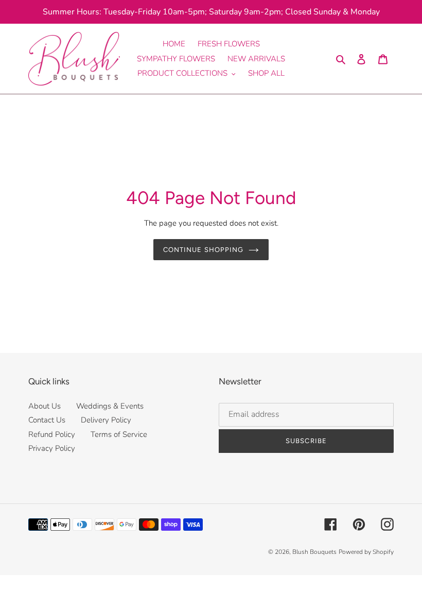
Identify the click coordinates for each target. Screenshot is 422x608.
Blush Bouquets (314, 552)
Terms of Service (119, 434)
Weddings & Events (110, 406)
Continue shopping (203, 250)
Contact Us (46, 420)
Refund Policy (51, 434)
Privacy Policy (51, 448)
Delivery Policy (106, 420)
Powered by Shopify (366, 552)
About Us (44, 406)
